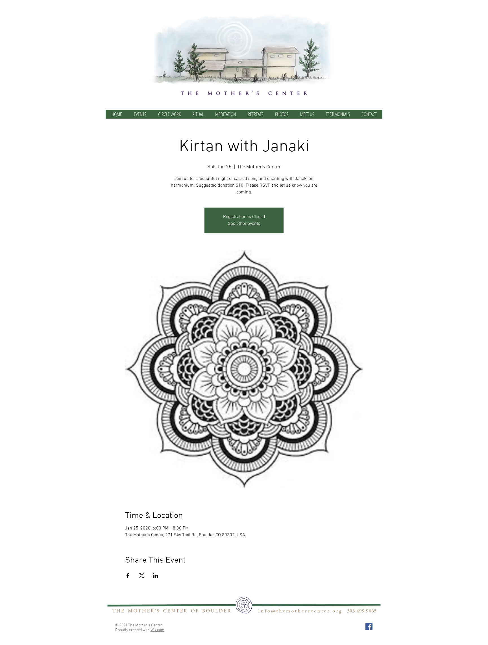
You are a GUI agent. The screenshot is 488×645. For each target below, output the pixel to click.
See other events (244, 223)
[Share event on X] (141, 575)
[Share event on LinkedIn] (155, 575)
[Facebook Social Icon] (368, 626)
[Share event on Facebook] (127, 575)
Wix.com (157, 630)
